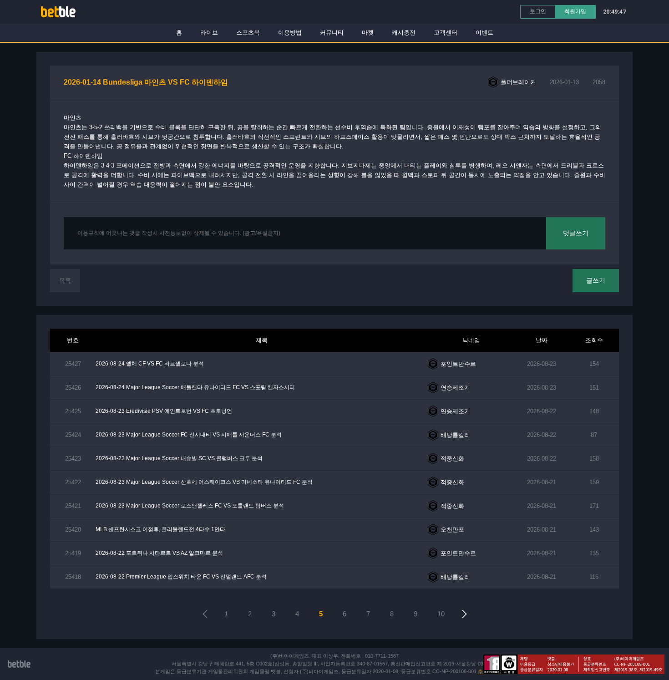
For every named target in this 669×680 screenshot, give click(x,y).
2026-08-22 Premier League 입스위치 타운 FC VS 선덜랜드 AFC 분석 (181, 576)
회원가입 (575, 11)
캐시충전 (404, 32)
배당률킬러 (455, 434)
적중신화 (452, 458)
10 (441, 614)
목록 (65, 280)
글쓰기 (595, 280)
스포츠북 (248, 32)
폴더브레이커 (518, 82)
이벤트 (484, 32)
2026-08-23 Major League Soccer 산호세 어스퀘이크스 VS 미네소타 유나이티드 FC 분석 (204, 482)
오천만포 (452, 529)
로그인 (538, 11)
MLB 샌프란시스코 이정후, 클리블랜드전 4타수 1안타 (160, 529)
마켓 (368, 32)
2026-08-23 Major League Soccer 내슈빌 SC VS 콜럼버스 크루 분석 (179, 458)
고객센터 (445, 32)
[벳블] (58, 11)
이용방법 (290, 32)
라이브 (209, 32)
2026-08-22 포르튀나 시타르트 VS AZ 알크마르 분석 (159, 553)
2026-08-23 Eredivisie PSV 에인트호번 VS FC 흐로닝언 (164, 411)
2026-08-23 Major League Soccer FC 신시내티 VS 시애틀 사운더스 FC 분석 (189, 434)
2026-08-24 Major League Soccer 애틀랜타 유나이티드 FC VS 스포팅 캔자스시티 (195, 387)
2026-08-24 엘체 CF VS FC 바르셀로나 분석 (150, 363)
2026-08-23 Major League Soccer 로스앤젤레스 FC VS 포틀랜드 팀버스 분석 (190, 505)
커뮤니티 (332, 32)
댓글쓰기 (575, 233)
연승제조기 (455, 387)
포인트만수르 (458, 363)
